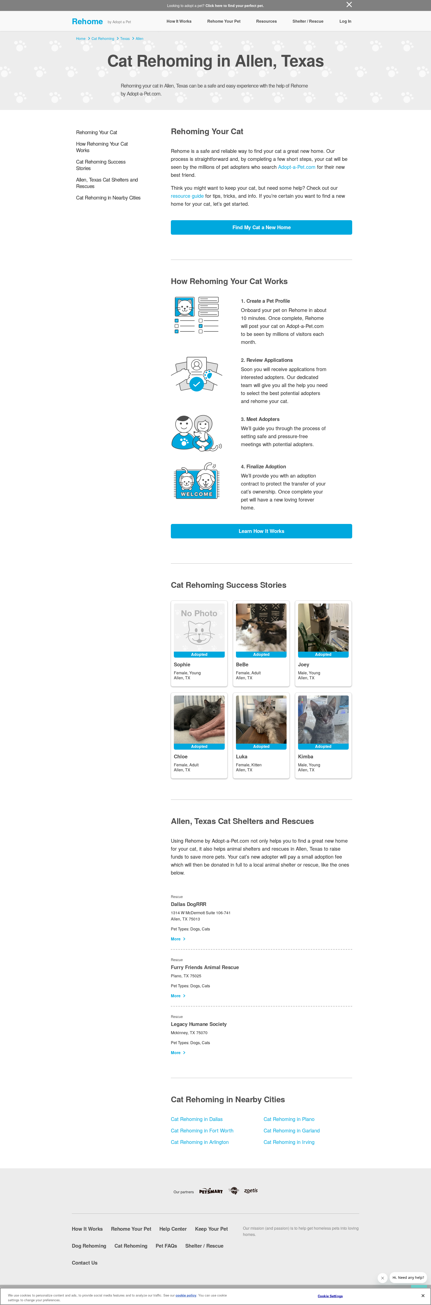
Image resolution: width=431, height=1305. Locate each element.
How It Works (179, 21)
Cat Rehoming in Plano (289, 1118)
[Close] (423, 1295)
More (176, 939)
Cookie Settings (330, 1296)
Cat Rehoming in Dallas (197, 1118)
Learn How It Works (261, 530)
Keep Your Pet (211, 1228)
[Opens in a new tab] (213, 1191)
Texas (125, 38)
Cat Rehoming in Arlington (200, 1141)
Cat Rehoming (103, 38)
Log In (345, 21)
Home (81, 38)
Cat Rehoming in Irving (289, 1141)
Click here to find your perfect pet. (235, 5)
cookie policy (186, 1295)
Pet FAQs (166, 1245)
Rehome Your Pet (223, 21)
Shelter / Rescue (308, 21)
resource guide (187, 195)
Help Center (173, 1228)
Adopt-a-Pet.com (297, 166)
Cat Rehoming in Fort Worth (202, 1130)
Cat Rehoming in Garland (292, 1130)
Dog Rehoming (89, 1245)
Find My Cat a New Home (261, 227)
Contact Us (85, 1262)
